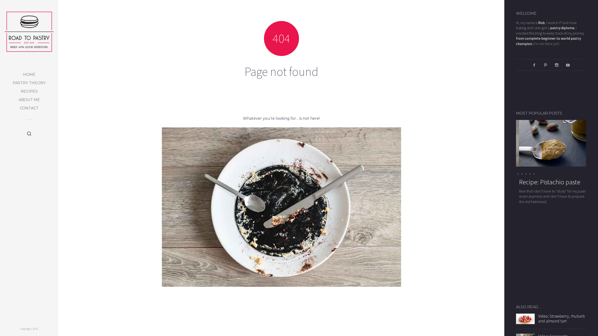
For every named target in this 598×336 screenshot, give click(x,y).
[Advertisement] (543, 91)
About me (29, 100)
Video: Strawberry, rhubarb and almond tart (561, 318)
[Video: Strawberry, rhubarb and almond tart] (525, 318)
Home (29, 74)
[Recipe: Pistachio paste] (551, 142)
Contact (29, 108)
